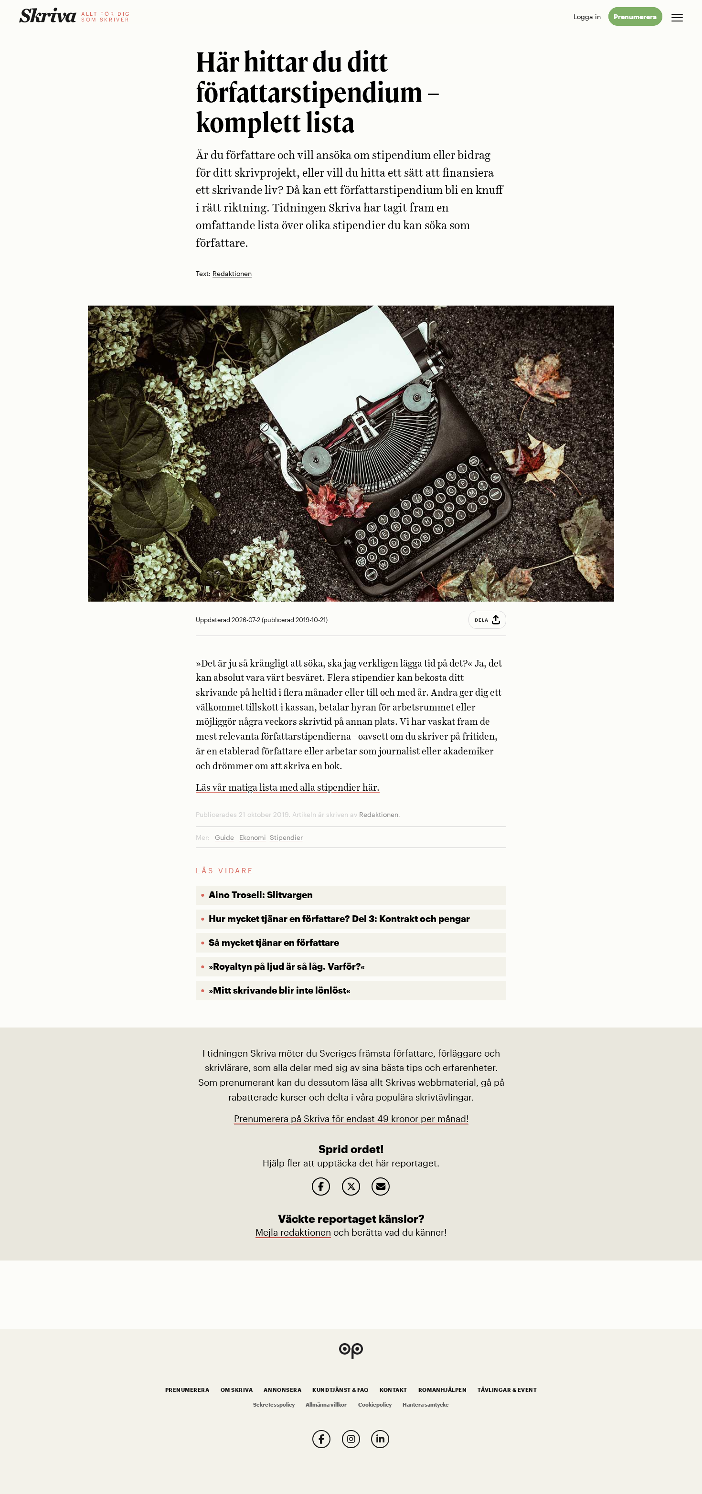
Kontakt (393, 1390)
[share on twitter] (351, 1186)
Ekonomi (252, 837)
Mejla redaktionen (293, 1232)
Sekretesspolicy (274, 1405)
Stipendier (286, 837)
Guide (224, 837)
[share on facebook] (321, 1186)
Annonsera (282, 1390)
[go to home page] (47, 15)
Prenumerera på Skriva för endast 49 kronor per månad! (351, 1118)
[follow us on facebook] (321, 1439)
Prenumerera (635, 16)
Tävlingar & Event (507, 1390)
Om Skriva (237, 1390)
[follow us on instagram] (351, 1439)
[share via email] (381, 1186)
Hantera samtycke (426, 1405)
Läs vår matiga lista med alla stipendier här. (288, 788)
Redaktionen (232, 273)
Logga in (587, 16)
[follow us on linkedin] (380, 1439)
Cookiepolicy (375, 1405)
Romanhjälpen (442, 1390)
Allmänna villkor (326, 1405)
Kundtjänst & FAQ (340, 1390)
